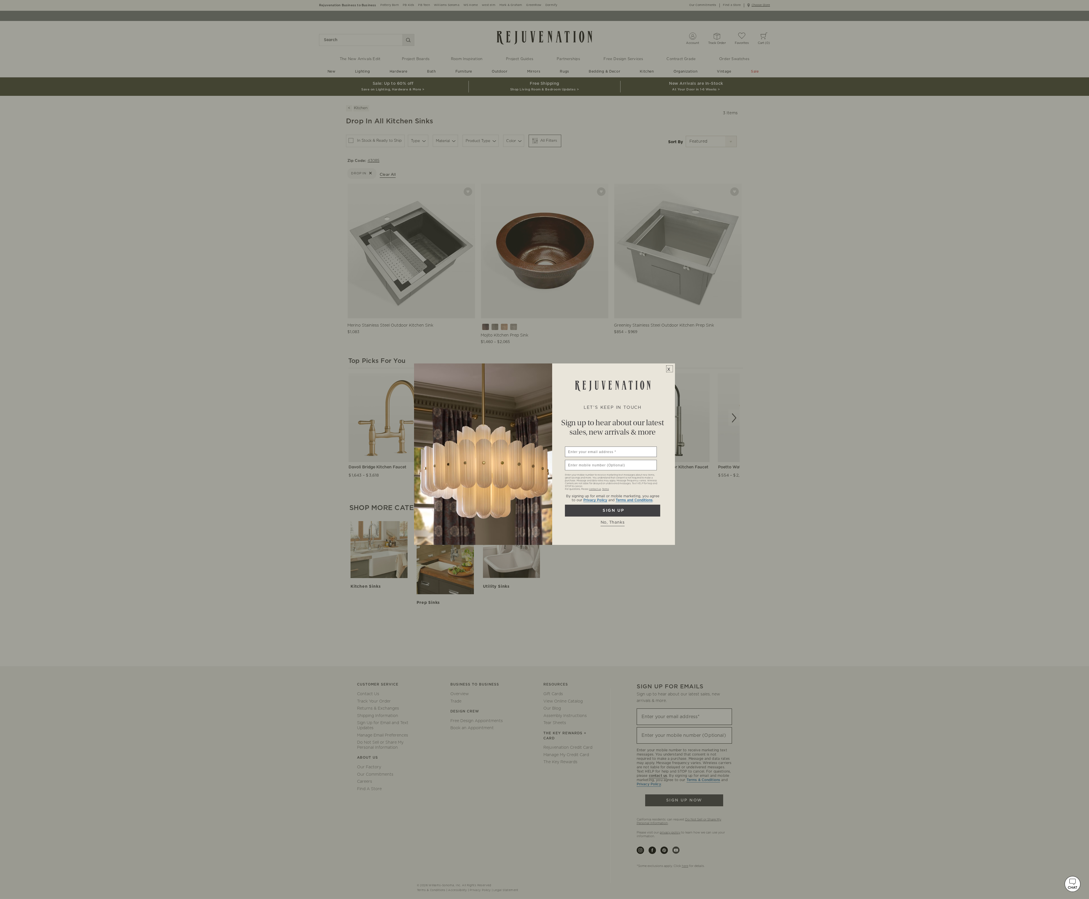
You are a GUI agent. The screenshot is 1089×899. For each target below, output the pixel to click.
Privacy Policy (595, 500)
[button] (1072, 884)
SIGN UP (612, 511)
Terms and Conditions (634, 500)
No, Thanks (613, 522)
